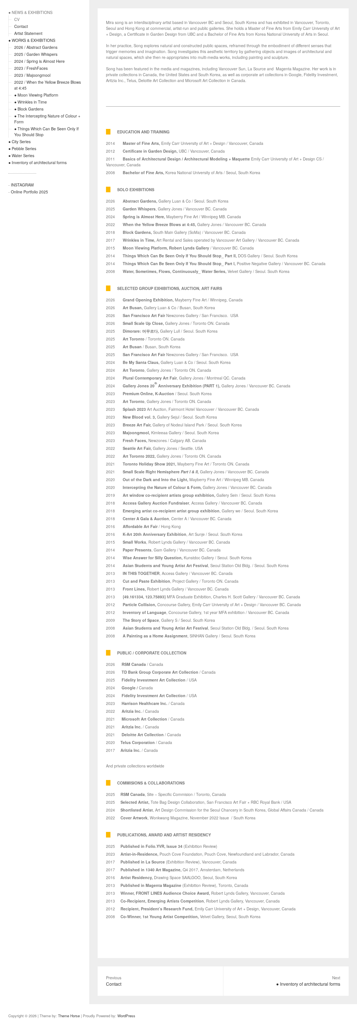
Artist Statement (28, 33)
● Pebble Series (22, 148)
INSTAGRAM (22, 185)
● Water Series (21, 155)
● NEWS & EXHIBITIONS (30, 12)
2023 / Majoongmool (32, 75)
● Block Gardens (29, 109)
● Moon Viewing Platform (36, 95)
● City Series (19, 141)
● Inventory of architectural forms (37, 162)
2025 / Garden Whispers (35, 54)
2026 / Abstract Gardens (35, 47)
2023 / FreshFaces (31, 68)
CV (17, 19)
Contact (21, 26)
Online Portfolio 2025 (29, 192)
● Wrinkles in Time (30, 102)
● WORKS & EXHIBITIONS (31, 40)
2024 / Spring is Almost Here (39, 61)
